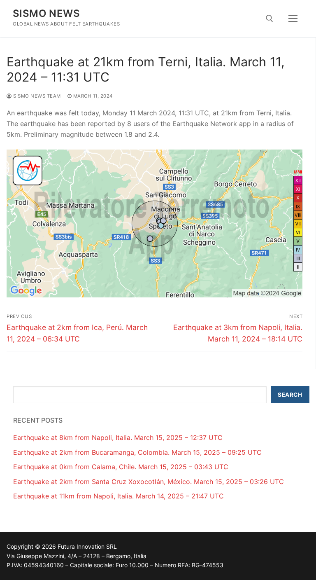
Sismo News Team (36, 96)
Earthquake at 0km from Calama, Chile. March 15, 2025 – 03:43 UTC (120, 467)
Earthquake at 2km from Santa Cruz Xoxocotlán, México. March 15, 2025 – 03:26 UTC (148, 481)
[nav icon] (293, 18)
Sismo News (46, 13)
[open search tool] (269, 18)
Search (290, 394)
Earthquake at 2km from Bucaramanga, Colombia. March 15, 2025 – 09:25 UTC (137, 452)
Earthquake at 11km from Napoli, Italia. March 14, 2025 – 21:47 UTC (118, 496)
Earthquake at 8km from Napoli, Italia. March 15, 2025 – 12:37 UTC (118, 437)
